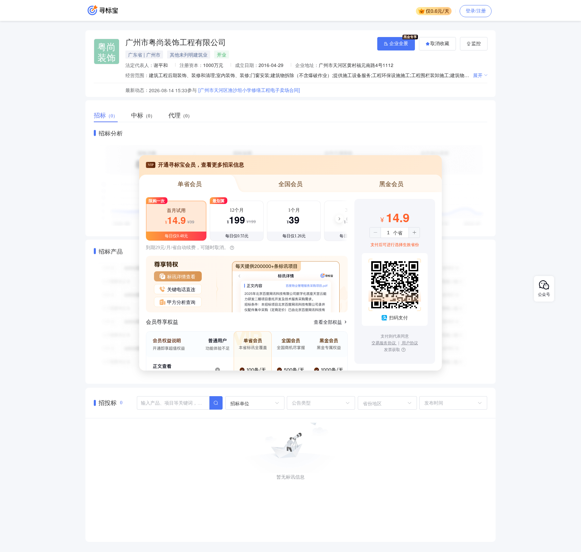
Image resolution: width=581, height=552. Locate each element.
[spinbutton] (388, 233)
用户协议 (409, 342)
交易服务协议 (384, 342)
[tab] (109, 115)
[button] (375, 233)
